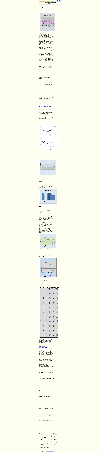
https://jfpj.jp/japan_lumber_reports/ (43, 347)
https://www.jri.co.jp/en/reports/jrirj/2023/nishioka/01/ (45, 106)
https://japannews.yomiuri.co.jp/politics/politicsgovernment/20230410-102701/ (49, 104)
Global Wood (42, 1)
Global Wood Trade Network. (50, 451)
